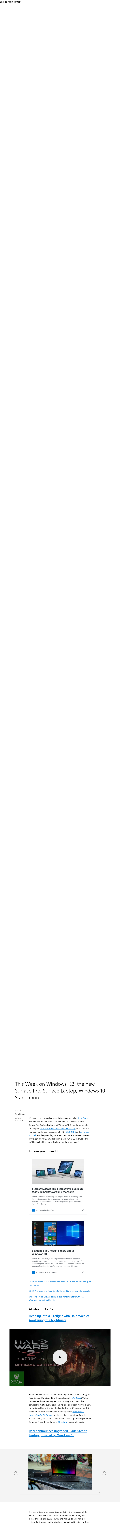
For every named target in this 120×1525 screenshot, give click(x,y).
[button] (16, 1473)
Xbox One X (83, 1118)
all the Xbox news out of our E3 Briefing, (58, 1128)
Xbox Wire (62, 1421)
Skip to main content (10, 1)
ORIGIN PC (71, 1131)
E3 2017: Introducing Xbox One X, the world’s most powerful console (59, 1290)
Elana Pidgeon (20, 1114)
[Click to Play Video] (60, 1357)
